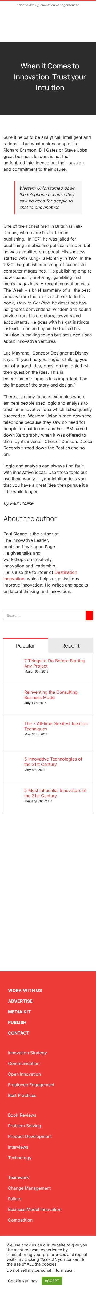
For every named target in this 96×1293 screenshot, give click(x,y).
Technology (19, 1157)
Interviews (18, 1147)
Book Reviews (22, 1115)
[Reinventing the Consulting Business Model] (14, 692)
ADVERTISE (20, 1001)
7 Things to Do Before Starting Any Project (54, 663)
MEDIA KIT (19, 1011)
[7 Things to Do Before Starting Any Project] (14, 661)
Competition (20, 1220)
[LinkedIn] (22, 918)
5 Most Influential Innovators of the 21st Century (55, 793)
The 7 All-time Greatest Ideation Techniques (56, 726)
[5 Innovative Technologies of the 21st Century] (14, 759)
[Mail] (30, 918)
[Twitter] (5, 918)
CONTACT (18, 1033)
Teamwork (18, 1177)
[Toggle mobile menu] (86, 28)
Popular (25, 645)
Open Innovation (24, 1074)
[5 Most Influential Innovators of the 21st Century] (14, 791)
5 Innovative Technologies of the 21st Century (53, 761)
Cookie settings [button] (23, 1281)
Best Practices (22, 1095)
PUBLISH (17, 1022)
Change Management (29, 1188)
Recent (71, 645)
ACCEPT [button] (52, 1281)
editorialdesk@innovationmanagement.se (48, 5)
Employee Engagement (31, 1084)
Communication (23, 1063)
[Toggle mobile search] (76, 28)
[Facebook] (13, 918)
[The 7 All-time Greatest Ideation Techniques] (14, 724)
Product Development (30, 1136)
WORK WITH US (25, 990)
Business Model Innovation (34, 1209)
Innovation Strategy (27, 1052)
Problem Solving (24, 1125)
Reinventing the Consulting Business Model (51, 694)
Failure (14, 1198)
